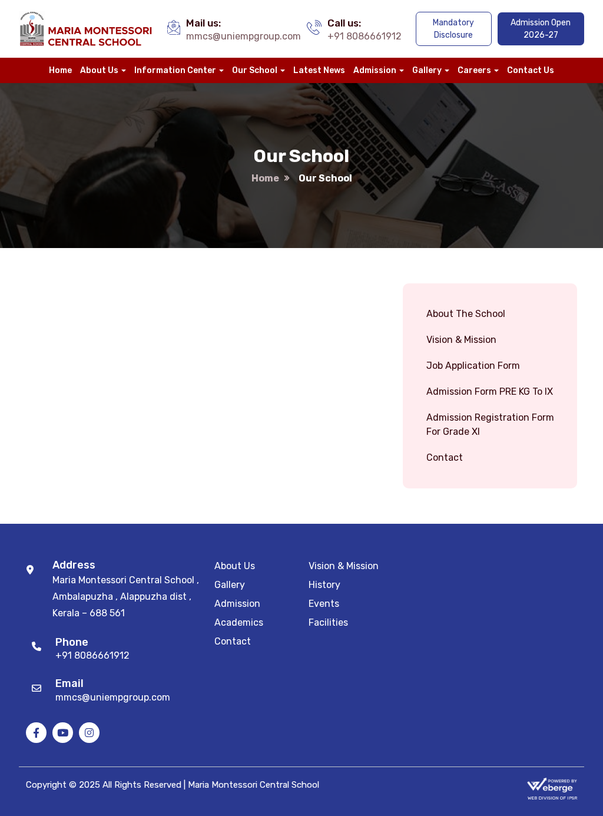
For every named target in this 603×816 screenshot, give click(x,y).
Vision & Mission (461, 339)
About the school (465, 313)
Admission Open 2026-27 (541, 29)
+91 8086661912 (364, 36)
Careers (474, 70)
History (324, 584)
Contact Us (530, 70)
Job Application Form (473, 365)
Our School (254, 70)
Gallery (427, 70)
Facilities (328, 622)
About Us (99, 70)
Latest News (319, 70)
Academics (238, 622)
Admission (374, 70)
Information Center (175, 70)
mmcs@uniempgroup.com (243, 36)
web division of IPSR (552, 798)
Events (324, 603)
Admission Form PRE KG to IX (489, 391)
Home (60, 70)
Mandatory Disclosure (453, 29)
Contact (444, 457)
